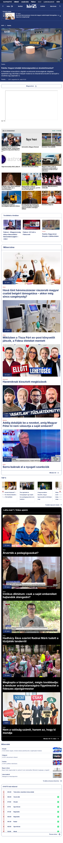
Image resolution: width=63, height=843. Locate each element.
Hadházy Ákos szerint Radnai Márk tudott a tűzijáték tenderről (30, 639)
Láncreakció (6, 774)
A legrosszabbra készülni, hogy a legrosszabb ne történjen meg (45, 496)
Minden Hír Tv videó (49, 738)
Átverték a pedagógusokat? (20, 552)
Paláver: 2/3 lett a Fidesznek (29, 233)
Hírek (4, 287)
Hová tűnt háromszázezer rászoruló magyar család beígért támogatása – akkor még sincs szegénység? (38, 16)
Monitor (5, 420)
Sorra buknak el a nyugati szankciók (26, 466)
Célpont (4, 755)
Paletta (9, 25)
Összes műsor (53, 834)
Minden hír (52, 473)
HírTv (2, 25)
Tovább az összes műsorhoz (51, 781)
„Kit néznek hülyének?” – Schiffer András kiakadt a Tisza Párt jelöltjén (9, 495)
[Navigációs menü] (3, 6)
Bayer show (6, 768)
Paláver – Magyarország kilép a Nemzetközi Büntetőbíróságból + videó (12, 235)
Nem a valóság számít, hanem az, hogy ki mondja (29, 731)
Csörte (4, 761)
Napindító (16, 812)
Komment (5, 379)
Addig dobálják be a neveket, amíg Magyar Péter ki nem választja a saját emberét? (30, 424)
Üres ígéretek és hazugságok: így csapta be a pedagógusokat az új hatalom (27, 496)
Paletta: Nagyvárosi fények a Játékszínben (50, 235)
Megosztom (30, 86)
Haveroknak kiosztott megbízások (25, 381)
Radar (15, 821)
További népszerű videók (52, 505)
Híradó (4, 749)
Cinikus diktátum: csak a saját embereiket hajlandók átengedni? (30, 595)
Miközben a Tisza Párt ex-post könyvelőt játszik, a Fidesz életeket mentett (29, 339)
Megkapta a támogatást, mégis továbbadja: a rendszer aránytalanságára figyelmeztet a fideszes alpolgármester (31, 685)
